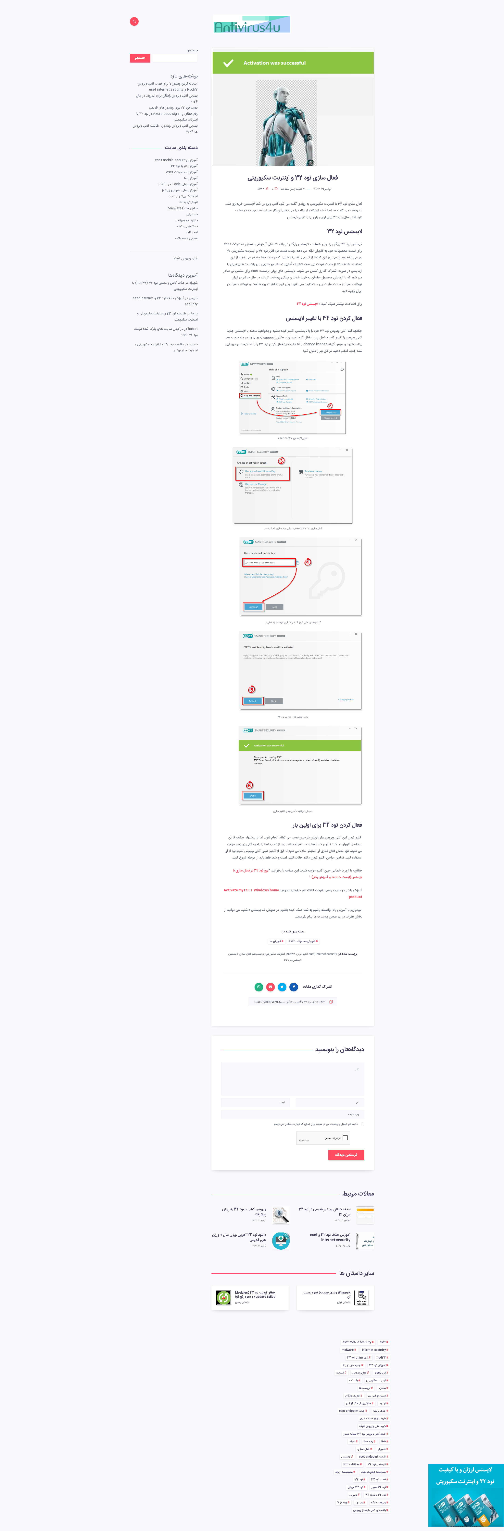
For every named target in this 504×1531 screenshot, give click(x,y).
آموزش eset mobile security (176, 160)
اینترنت (340, 1373)
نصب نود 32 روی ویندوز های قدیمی (173, 108)
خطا (383, 1441)
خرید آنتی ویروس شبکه (372, 1426)
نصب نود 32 (378, 1479)
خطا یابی (192, 214)
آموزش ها (275, 941)
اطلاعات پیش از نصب (183, 196)
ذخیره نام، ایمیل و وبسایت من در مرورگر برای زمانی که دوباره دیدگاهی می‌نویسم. (315, 1124)
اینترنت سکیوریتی (275, 954)
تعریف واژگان (352, 1396)
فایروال (382, 1449)
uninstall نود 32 (357, 1357)
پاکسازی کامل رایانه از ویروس (369, 1510)
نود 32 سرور (379, 1487)
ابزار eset (380, 1373)
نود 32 (359, 1479)
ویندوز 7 (342, 1502)
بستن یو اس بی (377, 1396)
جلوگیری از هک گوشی (358, 1403)
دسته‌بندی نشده (187, 226)
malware (348, 1350)
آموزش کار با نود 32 (184, 166)
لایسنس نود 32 (307, 304)
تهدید (382, 1403)
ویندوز (359, 1502)
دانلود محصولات (187, 220)
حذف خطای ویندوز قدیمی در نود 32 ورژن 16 (324, 1212)
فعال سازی (245, 954)
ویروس (353, 1495)
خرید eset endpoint (352, 1411)
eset (311, 954)
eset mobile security (357, 1342)
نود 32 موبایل (355, 1487)
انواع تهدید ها (188, 202)
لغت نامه (192, 232)
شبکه (352, 1441)
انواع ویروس (359, 1373)
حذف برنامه (379, 1411)
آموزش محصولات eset (302, 941)
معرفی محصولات (186, 238)
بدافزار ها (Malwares (183, 208)
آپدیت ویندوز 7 (352, 1365)
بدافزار (382, 1388)
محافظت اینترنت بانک (373, 1472)
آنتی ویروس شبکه (186, 258)
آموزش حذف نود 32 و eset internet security (330, 1237)
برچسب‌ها (258, 954)
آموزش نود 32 (377, 1365)
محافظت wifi (351, 1464)
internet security (374, 1350)
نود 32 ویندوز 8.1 (376, 1495)
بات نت (353, 1380)
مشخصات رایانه (344, 1472)
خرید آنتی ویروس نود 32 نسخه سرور (365, 1434)
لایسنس (233, 954)
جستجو (192, 50)
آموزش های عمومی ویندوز (180, 190)
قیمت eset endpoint (372, 1457)
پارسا (194, 313)
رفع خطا (368, 1441)
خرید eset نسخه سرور (373, 1418)
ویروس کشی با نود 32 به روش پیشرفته (244, 1212)
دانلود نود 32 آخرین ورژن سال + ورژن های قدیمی (239, 1237)
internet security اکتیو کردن (316, 954)
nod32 (290, 954)
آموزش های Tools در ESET (178, 184)
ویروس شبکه (378, 1502)
